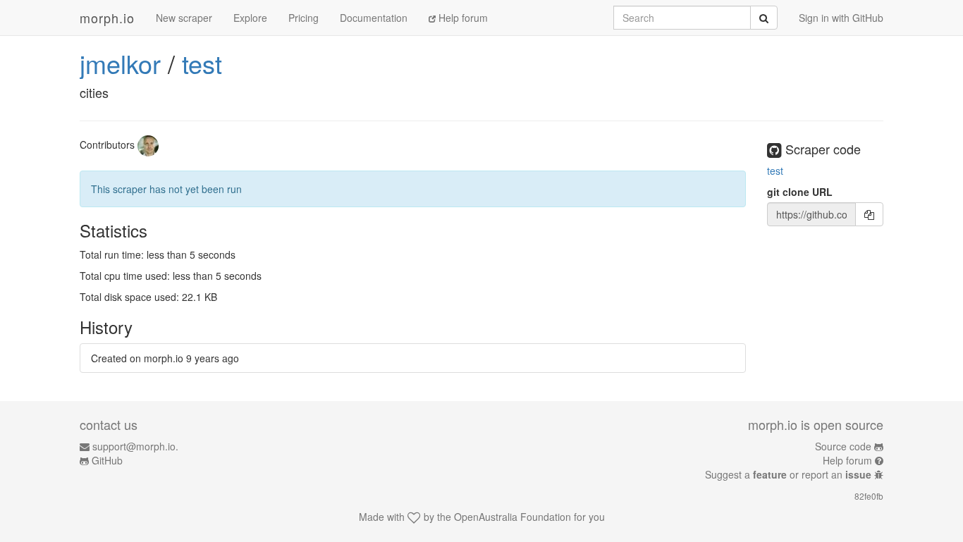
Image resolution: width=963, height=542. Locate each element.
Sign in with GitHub (841, 18)
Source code (843, 446)
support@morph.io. (135, 446)
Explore (250, 18)
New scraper (184, 18)
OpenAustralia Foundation (512, 517)
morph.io (107, 17)
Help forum (462, 18)
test (202, 63)
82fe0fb (868, 496)
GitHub (107, 460)
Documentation (373, 18)
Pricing (303, 18)
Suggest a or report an (788, 474)
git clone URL (800, 192)
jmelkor (120, 63)
